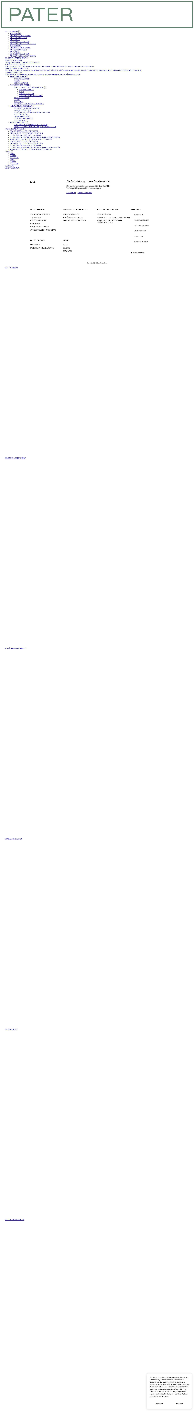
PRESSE (66, 248)
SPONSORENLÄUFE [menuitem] (18, 122)
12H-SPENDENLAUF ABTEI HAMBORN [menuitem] (26, 135)
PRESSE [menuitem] (13, 156)
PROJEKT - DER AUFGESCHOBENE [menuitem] (29, 104)
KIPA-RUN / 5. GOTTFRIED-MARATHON (113, 217)
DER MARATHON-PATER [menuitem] (20, 36)
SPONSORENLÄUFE (13, 72)
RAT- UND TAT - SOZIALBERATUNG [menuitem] (29, 87)
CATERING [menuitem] (18, 102)
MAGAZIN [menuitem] (14, 158)
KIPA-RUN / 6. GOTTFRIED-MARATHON (21, 74)
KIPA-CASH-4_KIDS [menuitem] (18, 77)
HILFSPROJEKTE (32, 62)
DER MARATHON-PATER (40, 214)
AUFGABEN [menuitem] (15, 40)
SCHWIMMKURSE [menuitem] (21, 116)
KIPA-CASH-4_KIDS (13, 60)
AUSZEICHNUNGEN (38, 220)
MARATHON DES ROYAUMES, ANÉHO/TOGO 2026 (59, 74)
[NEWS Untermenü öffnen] (12, 151)
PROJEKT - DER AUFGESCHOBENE (79, 66)
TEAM (22, 62)
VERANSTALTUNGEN (14, 129)
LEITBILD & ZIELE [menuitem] (26, 94)
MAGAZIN (67, 251)
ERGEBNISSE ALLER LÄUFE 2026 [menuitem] (24, 131)
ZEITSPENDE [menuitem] (19, 120)
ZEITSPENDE (135, 70)
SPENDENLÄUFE (104, 214)
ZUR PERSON (35, 217)
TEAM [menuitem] (17, 81)
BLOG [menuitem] (12, 154)
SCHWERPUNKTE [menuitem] (21, 79)
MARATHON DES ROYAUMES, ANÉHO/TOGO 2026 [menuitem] (35, 127)
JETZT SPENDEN (12, 168)
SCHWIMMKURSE (104, 70)
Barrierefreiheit (138, 253)
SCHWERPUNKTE (12, 62)
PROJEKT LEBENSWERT (15, 58)
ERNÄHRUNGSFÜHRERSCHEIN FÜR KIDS (66, 70)
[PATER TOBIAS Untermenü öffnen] (19, 31)
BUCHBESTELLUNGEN (39, 227)
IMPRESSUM (35, 245)
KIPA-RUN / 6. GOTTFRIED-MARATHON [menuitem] (30, 125)
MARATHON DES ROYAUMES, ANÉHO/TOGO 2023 (109, 221)
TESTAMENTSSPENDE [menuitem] (23, 118)
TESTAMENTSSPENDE (121, 70)
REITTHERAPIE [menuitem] (20, 114)
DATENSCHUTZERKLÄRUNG (42, 248)
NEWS (8, 151)
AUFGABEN (35, 224)
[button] (27, 77)
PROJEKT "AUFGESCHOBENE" (18, 70)
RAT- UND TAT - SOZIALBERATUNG (20, 66)
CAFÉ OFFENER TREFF (15, 64)
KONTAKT (9, 166)
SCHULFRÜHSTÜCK (39, 70)
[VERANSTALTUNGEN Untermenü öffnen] (25, 129)
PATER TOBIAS (11, 31)
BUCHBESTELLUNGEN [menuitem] (19, 42)
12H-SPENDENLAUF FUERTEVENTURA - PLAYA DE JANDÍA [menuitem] (35, 137)
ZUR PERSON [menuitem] (15, 34)
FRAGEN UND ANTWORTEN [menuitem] (31, 96)
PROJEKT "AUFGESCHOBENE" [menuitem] (27, 108)
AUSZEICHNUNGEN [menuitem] (18, 38)
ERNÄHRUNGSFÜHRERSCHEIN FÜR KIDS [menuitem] (32, 112)
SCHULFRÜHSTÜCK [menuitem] (22, 110)
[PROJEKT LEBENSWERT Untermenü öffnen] (27, 58)
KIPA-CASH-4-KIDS (71, 214)
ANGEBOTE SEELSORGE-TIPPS (43, 230)
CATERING (60, 66)
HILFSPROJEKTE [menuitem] (21, 83)
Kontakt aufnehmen (85, 193)
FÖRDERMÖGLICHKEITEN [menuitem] (21, 106)
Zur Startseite (71, 193)
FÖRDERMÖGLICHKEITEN (16, 68)
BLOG (65, 245)
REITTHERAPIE (90, 70)
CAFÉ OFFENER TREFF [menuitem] (19, 85)
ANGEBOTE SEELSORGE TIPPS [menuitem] (23, 44)
